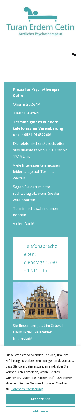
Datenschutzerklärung (27, 389)
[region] (40, 383)
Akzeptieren (40, 399)
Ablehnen (40, 411)
